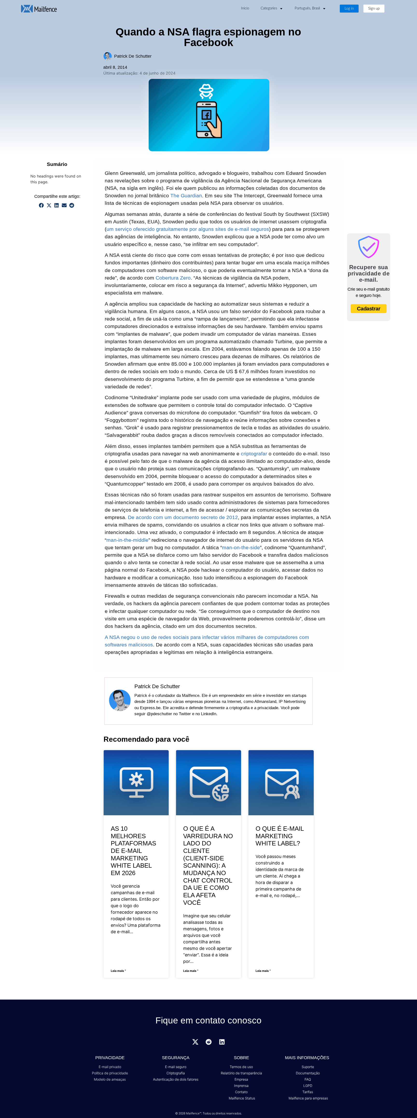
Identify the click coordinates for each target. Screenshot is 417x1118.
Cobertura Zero (173, 278)
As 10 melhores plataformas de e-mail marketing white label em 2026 (133, 850)
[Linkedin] (222, 1042)
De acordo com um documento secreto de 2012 (183, 517)
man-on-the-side (241, 547)
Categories (269, 8)
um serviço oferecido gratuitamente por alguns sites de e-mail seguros (187, 229)
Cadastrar (369, 309)
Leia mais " (118, 971)
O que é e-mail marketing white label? (280, 836)
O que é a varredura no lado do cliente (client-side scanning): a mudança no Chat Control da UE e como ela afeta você (208, 865)
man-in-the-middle (127, 540)
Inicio (245, 8)
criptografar (254, 453)
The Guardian (186, 195)
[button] (41, 205)
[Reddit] (208, 1042)
